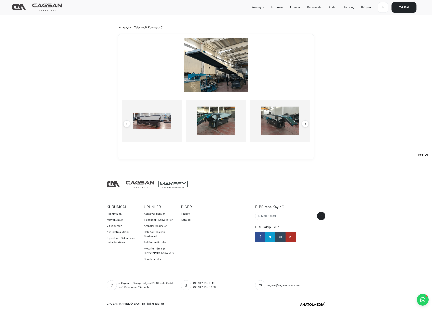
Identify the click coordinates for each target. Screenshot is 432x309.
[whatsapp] (423, 300)
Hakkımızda (114, 214)
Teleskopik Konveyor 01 (148, 27)
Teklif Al (404, 7)
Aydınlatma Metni (118, 232)
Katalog (349, 7)
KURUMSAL (117, 207)
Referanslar (314, 7)
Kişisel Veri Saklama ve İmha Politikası (121, 240)
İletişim (366, 7)
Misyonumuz (115, 220)
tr (383, 7)
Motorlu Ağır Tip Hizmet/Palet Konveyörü (159, 250)
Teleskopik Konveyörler (158, 220)
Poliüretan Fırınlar (155, 242)
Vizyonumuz (114, 226)
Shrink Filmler (152, 259)
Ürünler (295, 7)
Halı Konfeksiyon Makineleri (154, 234)
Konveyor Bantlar (154, 214)
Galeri (333, 7)
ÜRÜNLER (152, 207)
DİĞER (186, 207)
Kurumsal (277, 7)
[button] (305, 123)
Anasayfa (258, 7)
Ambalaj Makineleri (155, 226)
